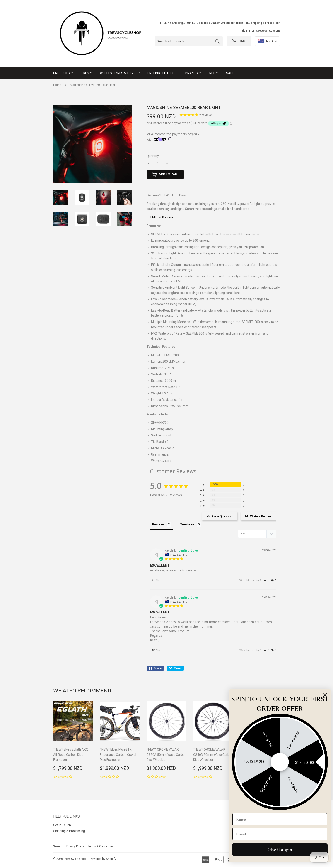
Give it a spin (280, 849)
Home (57, 84)
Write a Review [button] (261, 516)
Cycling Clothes (161, 73)
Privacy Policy (75, 846)
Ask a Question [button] (221, 516)
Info (212, 73)
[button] (266, 580)
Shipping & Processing (69, 831)
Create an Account (268, 30)
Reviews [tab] (158, 524)
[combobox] (189, 41)
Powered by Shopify (103, 858)
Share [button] (159, 580)
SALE (230, 73)
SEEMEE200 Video (160, 217)
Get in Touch (62, 825)
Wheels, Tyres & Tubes (118, 73)
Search (57, 846)
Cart (242, 41)
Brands (191, 73)
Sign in (245, 30)
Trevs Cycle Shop (74, 858)
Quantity (153, 156)
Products (61, 73)
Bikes (85, 73)
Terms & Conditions (100, 846)
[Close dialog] (325, 695)
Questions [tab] (187, 524)
